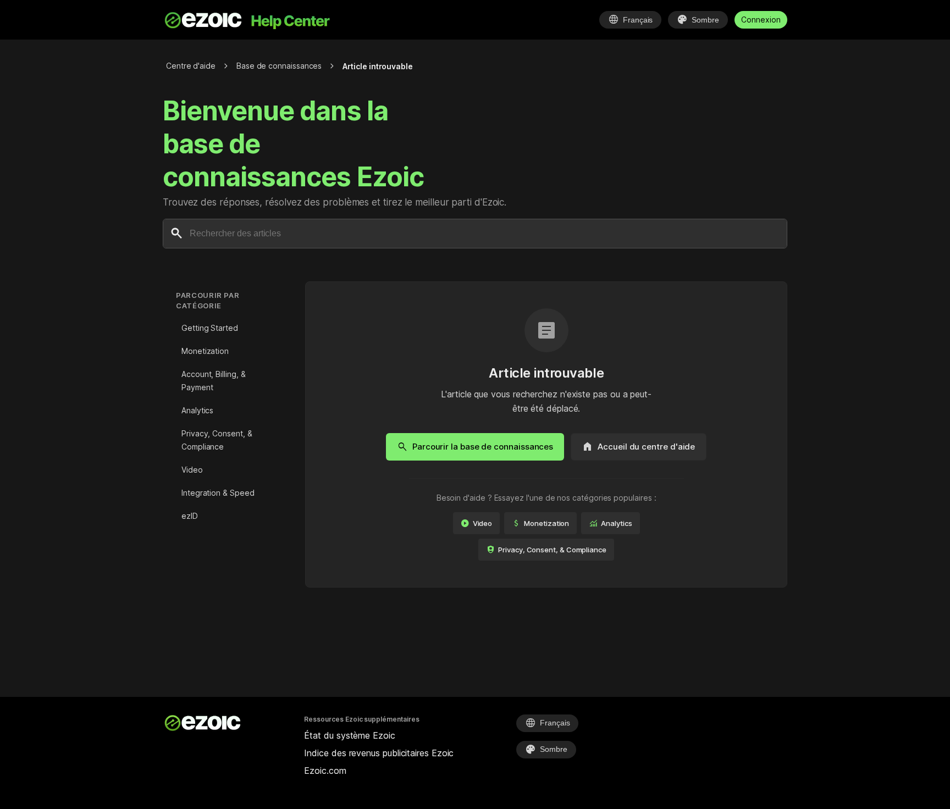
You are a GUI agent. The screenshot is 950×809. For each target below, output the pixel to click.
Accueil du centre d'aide (638, 446)
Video (192, 469)
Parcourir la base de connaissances (475, 446)
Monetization (205, 351)
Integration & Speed (217, 492)
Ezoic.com (325, 770)
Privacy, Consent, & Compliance (216, 440)
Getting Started (209, 328)
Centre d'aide (191, 65)
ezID (189, 515)
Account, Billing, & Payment (213, 380)
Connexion (760, 19)
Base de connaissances (279, 65)
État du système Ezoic (349, 735)
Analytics (197, 410)
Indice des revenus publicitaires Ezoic (379, 752)
